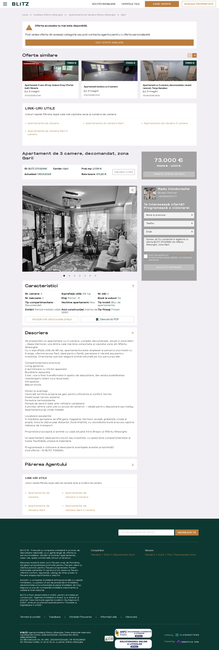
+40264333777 (167, 197)
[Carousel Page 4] (80, 276)
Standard (96, 555)
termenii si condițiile (179, 255)
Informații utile (109, 617)
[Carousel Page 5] (85, 276)
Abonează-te (187, 533)
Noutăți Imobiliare (104, 4)
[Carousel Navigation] (192, 55)
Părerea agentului (46, 465)
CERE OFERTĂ (162, 4)
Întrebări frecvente (81, 617)
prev (189, 55)
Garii (60, 169)
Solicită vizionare (169, 267)
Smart (107, 555)
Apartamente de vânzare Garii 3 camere (48, 133)
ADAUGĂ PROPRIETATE (199, 4)
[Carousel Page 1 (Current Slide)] (64, 276)
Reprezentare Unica (124, 555)
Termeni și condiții (30, 617)
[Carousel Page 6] (90, 276)
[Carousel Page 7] (95, 276)
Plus (169, 555)
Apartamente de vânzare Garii (105, 123)
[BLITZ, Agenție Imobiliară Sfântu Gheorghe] (20, 4)
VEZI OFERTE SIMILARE (109, 43)
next (194, 55)
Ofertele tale (131, 4)
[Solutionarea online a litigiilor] (133, 644)
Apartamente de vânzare (43, 123)
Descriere (36, 333)
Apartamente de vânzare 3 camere (166, 123)
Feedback (55, 617)
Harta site (131, 617)
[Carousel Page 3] (74, 276)
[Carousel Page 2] (69, 276)
